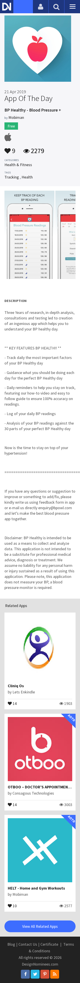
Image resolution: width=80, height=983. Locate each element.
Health (27, 177)
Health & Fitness (18, 164)
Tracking (11, 177)
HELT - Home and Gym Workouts (36, 888)
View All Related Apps (40, 926)
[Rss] (54, 974)
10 (14, 905)
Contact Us (27, 944)
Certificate (49, 944)
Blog (11, 944)
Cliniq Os (16, 685)
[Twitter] (35, 974)
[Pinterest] (44, 974)
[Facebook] (25, 974)
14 (14, 703)
